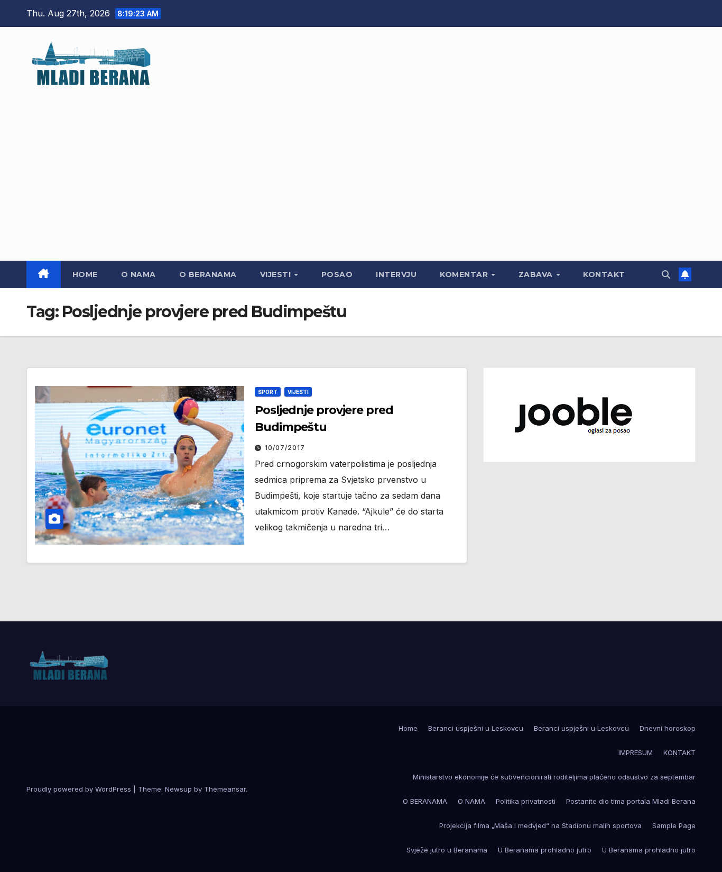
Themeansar (225, 789)
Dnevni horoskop (668, 728)
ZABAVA (537, 274)
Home (85, 274)
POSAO (337, 274)
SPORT (267, 392)
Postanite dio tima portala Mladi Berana (631, 801)
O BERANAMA (208, 274)
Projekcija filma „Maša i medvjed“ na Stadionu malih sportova (540, 825)
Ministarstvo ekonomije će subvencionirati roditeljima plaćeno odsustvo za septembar (554, 777)
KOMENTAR (465, 274)
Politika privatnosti (526, 801)
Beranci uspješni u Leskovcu (475, 728)
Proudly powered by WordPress (79, 789)
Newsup (178, 789)
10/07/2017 (285, 448)
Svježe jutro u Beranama (446, 850)
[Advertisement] (361, 168)
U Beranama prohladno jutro (544, 850)
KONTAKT (604, 274)
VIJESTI (276, 274)
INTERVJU (396, 274)
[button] (666, 274)
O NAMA (138, 274)
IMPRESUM (635, 752)
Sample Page (674, 825)
